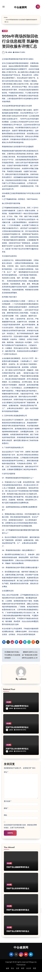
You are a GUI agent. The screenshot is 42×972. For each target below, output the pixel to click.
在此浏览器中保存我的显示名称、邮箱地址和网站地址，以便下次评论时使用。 (20, 826)
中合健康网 (20, 7)
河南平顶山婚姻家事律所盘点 (17, 706)
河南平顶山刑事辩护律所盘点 (17, 931)
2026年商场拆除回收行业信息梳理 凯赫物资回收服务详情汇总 (20, 42)
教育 (22, 968)
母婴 (34, 968)
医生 (12, 968)
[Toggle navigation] (3, 7)
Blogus (31, 962)
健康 (7, 968)
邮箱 (6, 808)
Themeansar (20, 965)
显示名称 (7, 801)
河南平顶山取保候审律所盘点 (17, 727)
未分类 (5, 31)
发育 (17, 968)
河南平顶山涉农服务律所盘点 (17, 749)
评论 (6, 772)
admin (10, 52)
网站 (5, 815)
